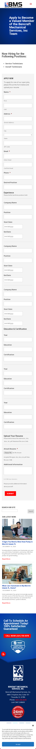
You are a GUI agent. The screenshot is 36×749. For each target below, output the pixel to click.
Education (8, 345)
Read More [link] (6, 559)
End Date (7, 232)
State (5, 138)
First (5, 101)
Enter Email (7, 160)
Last (5, 109)
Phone (7, 173)
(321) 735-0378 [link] (17, 636)
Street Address (9, 122)
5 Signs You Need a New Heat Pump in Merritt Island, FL (17, 543)
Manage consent (3, 654)
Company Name (10, 203)
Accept (18, 744)
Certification (9, 355)
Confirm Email (8, 168)
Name (7, 92)
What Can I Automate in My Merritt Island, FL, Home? (16, 587)
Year (6, 335)
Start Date (8, 222)
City (5, 131)
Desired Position (10, 182)
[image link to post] (17, 539)
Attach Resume (11, 449)
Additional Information (13, 464)
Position (7, 212)
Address (8, 114)
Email (7, 151)
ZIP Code (7, 147)
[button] (33, 726)
